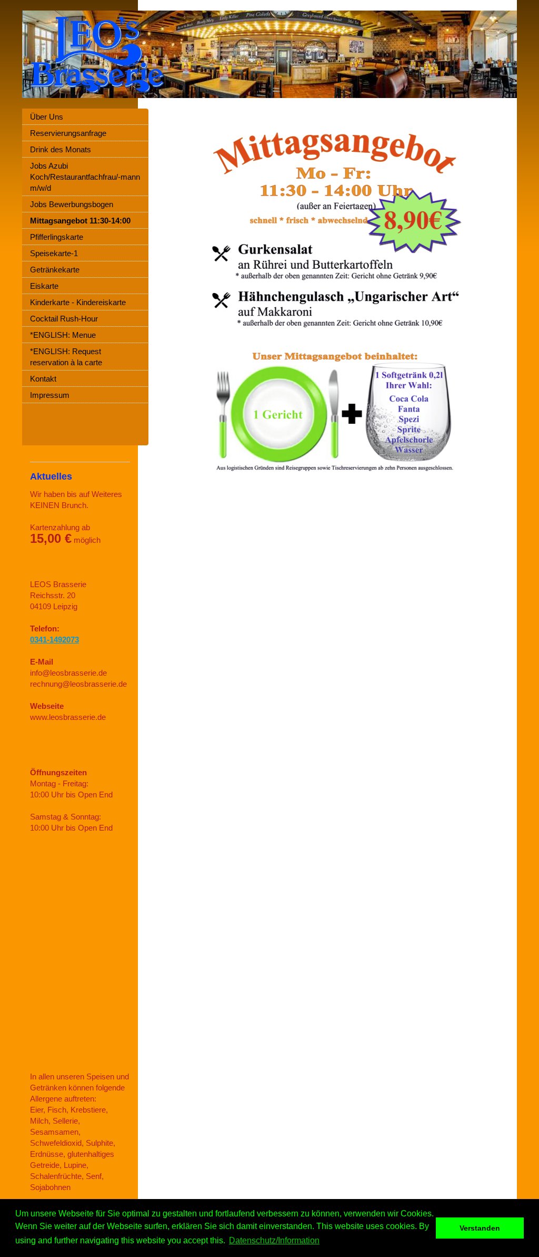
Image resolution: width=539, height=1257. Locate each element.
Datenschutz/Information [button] (274, 1240)
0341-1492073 (54, 639)
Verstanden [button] (480, 1228)
